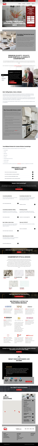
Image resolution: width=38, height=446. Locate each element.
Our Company (19, 433)
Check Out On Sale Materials (23, 228)
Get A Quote (19, 389)
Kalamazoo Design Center (27, 417)
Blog (17, 439)
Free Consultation (13, 82)
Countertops (5, 435)
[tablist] (4, 77)
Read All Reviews (29, 381)
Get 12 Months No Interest (19, 296)
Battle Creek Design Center (26, 420)
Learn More (12, 81)
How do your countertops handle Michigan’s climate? (11, 176)
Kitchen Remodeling (6, 436)
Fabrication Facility (26, 414)
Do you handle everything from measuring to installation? (12, 174)
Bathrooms (28, 3)
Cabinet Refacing (5, 434)
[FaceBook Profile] (25, 428)
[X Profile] (29, 428)
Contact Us (19, 351)
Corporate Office (27, 400)
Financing (18, 436)
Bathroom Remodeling (6, 437)
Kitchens (23, 3)
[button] (19, 412)
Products (33, 3)
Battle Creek (32, 434)
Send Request (30, 25)
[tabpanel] (23, 76)
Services (4, 433)
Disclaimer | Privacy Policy (7, 444)
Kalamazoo (32, 435)
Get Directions (26, 404)
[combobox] (32, 20)
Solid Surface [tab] (4, 78)
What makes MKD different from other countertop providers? (12, 178)
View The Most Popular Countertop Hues (8, 230)
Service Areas (18, 434)
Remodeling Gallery (19, 438)
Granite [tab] (3, 76)
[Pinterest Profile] (33, 428)
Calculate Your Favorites (23, 204)
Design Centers (33, 433)
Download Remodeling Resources (7, 243)
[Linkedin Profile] (27, 428)
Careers (18, 435)
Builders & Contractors (20, 437)
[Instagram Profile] (26, 428)
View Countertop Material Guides (7, 203)
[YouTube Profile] (30, 428)
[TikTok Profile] (31, 428)
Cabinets (19, 3)
